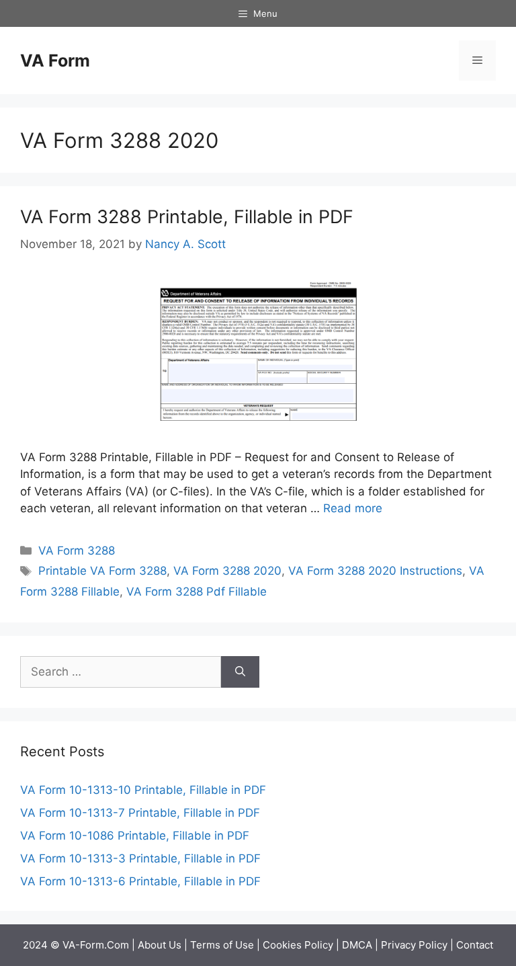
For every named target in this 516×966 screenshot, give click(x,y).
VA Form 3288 (76, 550)
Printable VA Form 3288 (102, 570)
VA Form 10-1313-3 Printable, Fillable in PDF (140, 858)
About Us (159, 944)
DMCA (357, 944)
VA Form (55, 60)
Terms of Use (222, 944)
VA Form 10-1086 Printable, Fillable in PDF (134, 835)
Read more (352, 508)
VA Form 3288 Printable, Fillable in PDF (186, 217)
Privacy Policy (414, 944)
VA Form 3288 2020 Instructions (375, 570)
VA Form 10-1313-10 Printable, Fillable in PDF (143, 790)
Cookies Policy (298, 944)
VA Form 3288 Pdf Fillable (196, 591)
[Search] (240, 672)
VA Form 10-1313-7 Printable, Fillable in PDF (140, 812)
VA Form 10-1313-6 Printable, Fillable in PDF (140, 881)
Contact (474, 944)
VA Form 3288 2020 (227, 570)
